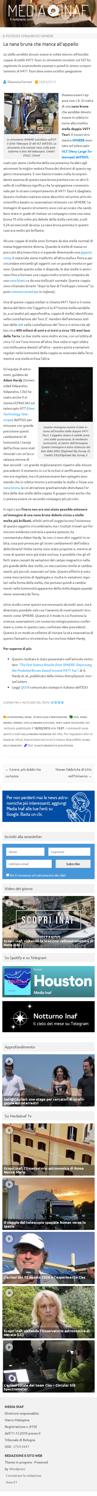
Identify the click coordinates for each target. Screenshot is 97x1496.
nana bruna (11, 487)
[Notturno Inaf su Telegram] (48, 1033)
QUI (24, 687)
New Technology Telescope (19, 414)
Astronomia (15, 717)
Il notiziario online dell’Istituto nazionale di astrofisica (48, 19)
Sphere (17, 722)
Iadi (20, 324)
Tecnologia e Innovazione (50, 717)
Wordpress (17, 1469)
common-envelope (24, 291)
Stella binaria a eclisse (39, 722)
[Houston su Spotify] (48, 998)
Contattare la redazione (23, 1475)
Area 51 (11, 1482)
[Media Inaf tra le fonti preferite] (48, 823)
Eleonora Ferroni (20, 82)
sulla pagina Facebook (36, 734)
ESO (76, 717)
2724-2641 (21, 1446)
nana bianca (18, 280)
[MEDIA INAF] (48, 16)
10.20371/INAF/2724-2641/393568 (53, 745)
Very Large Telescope (70, 722)
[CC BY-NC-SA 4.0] (57, 702)
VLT (87, 722)
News (28, 717)
